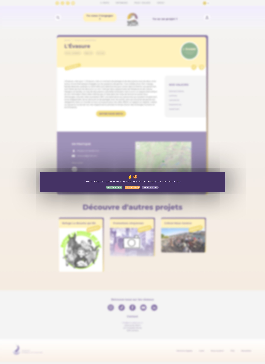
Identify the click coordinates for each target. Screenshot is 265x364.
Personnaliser (150, 187)
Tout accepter (114, 187)
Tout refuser (132, 187)
